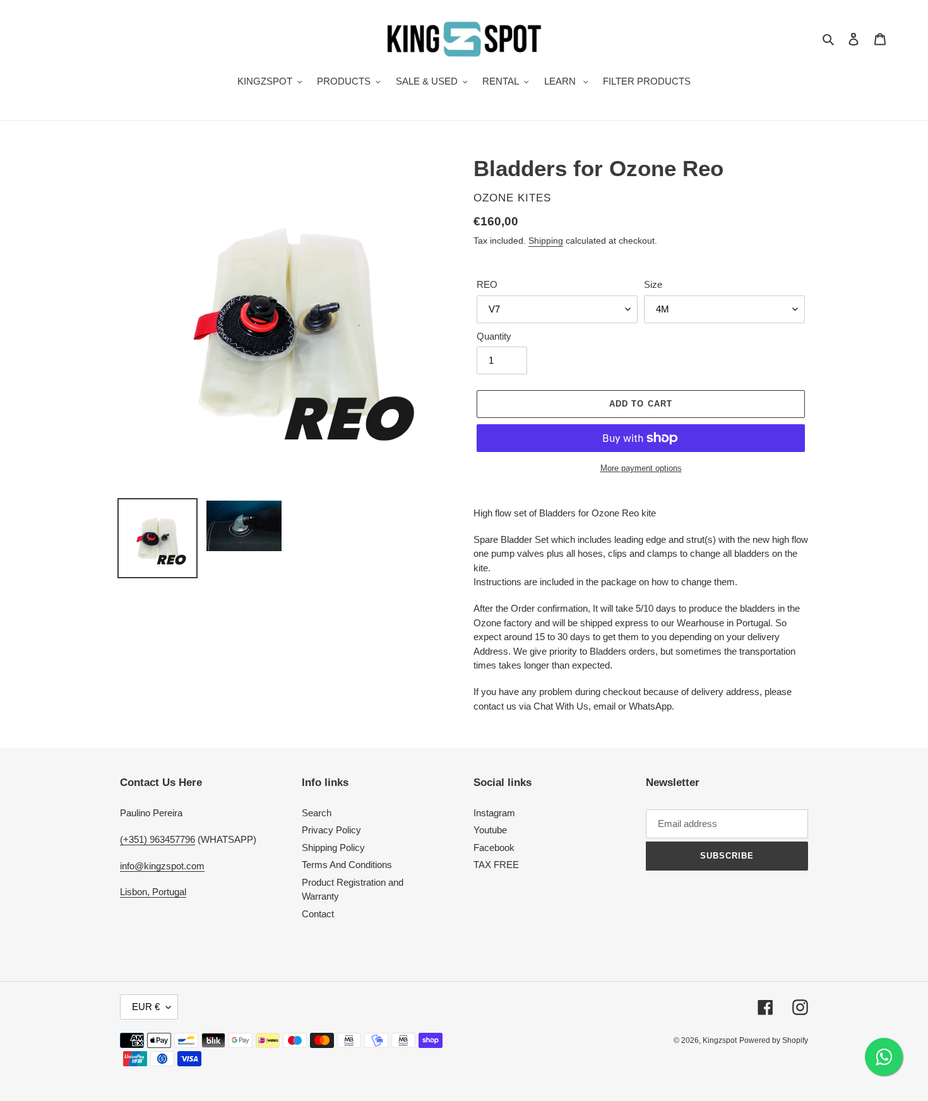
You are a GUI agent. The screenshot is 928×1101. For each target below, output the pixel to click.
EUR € (146, 1006)
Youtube (490, 829)
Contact (318, 913)
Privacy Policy (331, 829)
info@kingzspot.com (162, 865)
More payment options (641, 468)
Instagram (494, 812)
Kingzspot (720, 1040)
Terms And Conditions (347, 864)
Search (316, 812)
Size (653, 284)
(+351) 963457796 (157, 839)
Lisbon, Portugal (153, 891)
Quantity (494, 336)
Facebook (494, 847)
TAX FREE (496, 864)
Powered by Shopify (773, 1040)
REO (487, 284)
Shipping (545, 240)
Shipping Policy (333, 847)
